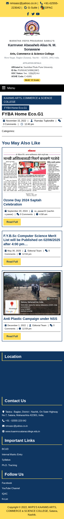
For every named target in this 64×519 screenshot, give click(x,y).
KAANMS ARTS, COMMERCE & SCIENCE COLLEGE (28, 100)
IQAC (5, 493)
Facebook (7, 483)
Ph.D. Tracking (9, 465)
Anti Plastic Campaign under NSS (30, 319)
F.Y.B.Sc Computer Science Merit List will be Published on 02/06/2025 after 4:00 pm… (31, 240)
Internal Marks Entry (12, 454)
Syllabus (6, 459)
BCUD (5, 449)
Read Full (14, 222)
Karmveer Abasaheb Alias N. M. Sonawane (32, 49)
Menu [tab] (11, 88)
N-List (5, 499)
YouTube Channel (11, 488)
